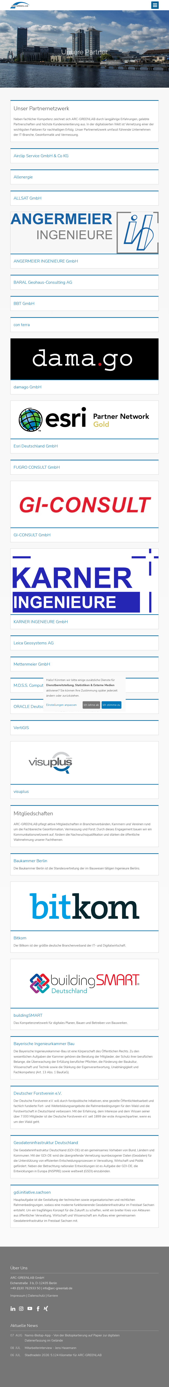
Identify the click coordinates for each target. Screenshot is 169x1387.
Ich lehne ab (91, 705)
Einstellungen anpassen (61, 705)
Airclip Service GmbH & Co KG (41, 156)
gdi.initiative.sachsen (32, 1192)
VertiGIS (21, 728)
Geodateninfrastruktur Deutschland (46, 1142)
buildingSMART (28, 1015)
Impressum (18, 1296)
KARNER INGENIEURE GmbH (41, 622)
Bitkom (20, 938)
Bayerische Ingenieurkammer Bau (44, 1044)
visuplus (21, 791)
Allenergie (23, 177)
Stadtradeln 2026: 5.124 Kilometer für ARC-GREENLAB (63, 1355)
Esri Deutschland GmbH (36, 446)
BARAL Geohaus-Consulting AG (43, 282)
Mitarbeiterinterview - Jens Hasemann (50, 1348)
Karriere (52, 1296)
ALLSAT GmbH (27, 198)
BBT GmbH (24, 303)
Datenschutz (36, 1296)
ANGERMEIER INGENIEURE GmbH (46, 261)
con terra (22, 325)
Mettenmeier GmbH (32, 664)
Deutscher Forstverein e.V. (38, 1093)
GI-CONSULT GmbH (32, 535)
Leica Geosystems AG (34, 643)
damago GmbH (27, 387)
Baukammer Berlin (30, 861)
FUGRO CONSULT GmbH (37, 467)
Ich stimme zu (111, 705)
